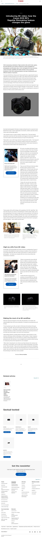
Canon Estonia (4, 531)
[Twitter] (37, 531)
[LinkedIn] (34, 531)
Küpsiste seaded (13, 528)
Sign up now (21, 474)
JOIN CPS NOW (11, 172)
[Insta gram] (32, 531)
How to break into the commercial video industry (7, 392)
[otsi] (1, 1)
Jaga (21, 364)
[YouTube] (39, 531)
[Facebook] (29, 531)
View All (35, 378)
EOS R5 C (5, 450)
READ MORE (11, 284)
